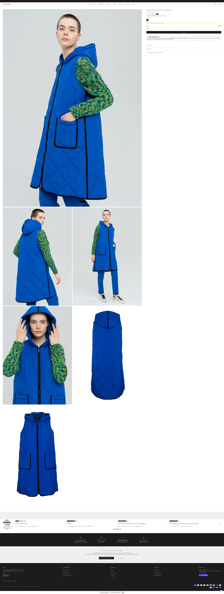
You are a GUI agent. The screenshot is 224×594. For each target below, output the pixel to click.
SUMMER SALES (101, 4)
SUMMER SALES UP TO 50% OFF (112, 1)
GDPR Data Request (157, 575)
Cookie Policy (156, 571)
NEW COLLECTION (92, 4)
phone (205, 569)
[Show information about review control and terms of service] (11, 526)
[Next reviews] (220, 523)
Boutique (112, 571)
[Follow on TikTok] (12, 581)
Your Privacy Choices (116, 592)
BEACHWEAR (108, 4)
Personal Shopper (114, 573)
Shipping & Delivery (66, 573)
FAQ (63, 577)
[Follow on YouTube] (9, 581)
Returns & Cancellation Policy (68, 575)
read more (144, 523)
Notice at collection (104, 592)
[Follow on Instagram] (6, 581)
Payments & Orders (66, 571)
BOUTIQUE (134, 4)
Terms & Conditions (157, 573)
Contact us (112, 577)
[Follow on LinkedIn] (15, 581)
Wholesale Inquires (66, 569)
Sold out (184, 32)
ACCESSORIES (121, 4)
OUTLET (127, 4)
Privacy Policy (156, 569)
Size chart (219, 25)
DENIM (115, 4)
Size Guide (112, 575)
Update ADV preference (35, 586)
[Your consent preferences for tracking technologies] (222, 592)
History (112, 569)
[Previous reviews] (14, 523)
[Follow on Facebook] (3, 581)
